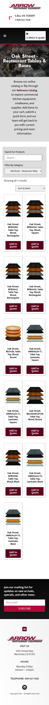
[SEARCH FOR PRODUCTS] (23, 158)
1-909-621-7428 (22, 20)
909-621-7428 (32, 678)
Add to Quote (13, 245)
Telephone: (17, 678)
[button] (5, 36)
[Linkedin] (24, 687)
